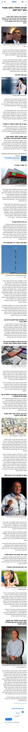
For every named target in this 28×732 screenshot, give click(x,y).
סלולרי (25, 703)
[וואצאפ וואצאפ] (5, 1)
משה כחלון (16, 703)
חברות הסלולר (21, 703)
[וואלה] (14, 1)
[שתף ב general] (2, 1)
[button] (22, 1)
